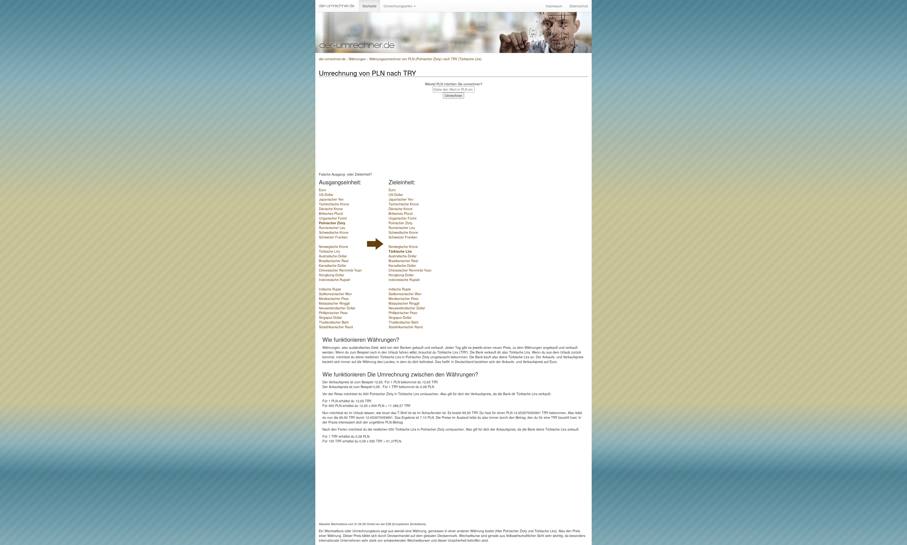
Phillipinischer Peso (333, 312)
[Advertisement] (453, 134)
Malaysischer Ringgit (334, 303)
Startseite (369, 6)
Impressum (554, 6)
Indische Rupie (330, 289)
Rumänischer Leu (332, 227)
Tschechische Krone (334, 204)
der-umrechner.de (332, 58)
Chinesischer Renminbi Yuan (340, 270)
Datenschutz (578, 6)
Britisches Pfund (331, 213)
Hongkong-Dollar (331, 274)
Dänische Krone (331, 208)
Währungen (358, 58)
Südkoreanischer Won (335, 293)
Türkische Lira (329, 251)
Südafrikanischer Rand (336, 326)
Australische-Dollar (333, 256)
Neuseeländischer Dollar (337, 308)
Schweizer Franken (333, 237)
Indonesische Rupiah (334, 279)
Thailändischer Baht (334, 322)
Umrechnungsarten (398, 6)
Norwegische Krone (333, 246)
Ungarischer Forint (333, 218)
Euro (322, 189)
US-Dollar (326, 194)
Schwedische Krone (333, 232)
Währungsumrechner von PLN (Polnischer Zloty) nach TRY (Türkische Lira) (425, 58)
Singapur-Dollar (330, 317)
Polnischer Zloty (332, 223)
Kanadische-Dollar (332, 265)
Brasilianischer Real (333, 260)
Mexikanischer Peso (334, 298)
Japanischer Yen (331, 199)
